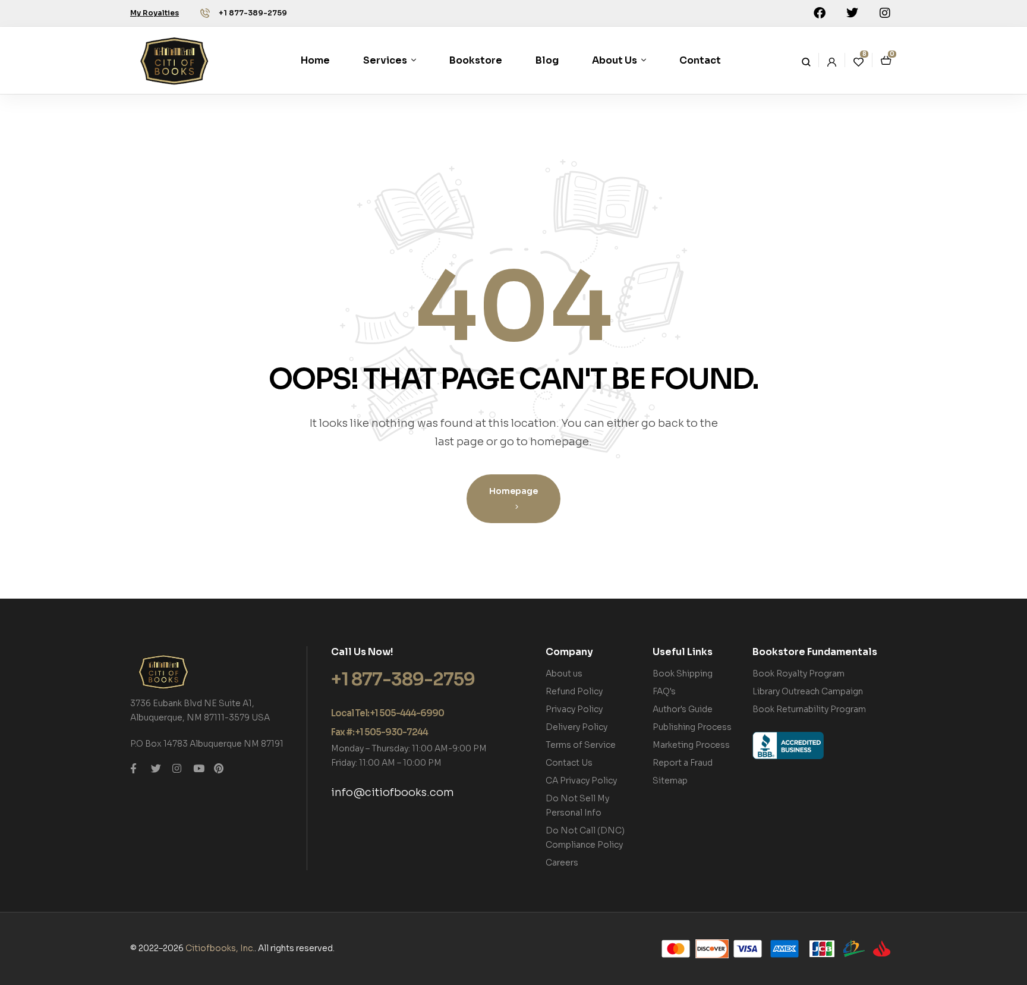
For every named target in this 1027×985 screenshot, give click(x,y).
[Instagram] (885, 13)
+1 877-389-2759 (253, 12)
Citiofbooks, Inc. (219, 948)
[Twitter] (852, 13)
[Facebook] (819, 13)
